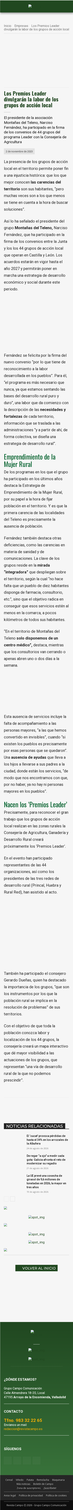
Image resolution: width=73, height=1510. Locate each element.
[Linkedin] (47, 1107)
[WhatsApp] (38, 1107)
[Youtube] (27, 1460)
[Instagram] (17, 1460)
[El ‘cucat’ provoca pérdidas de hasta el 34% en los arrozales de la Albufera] (14, 1141)
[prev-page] (6, 1198)
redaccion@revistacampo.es (23, 1429)
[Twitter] (36, 1460)
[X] (29, 1107)
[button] (9, 7)
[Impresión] (65, 1107)
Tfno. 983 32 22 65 (23, 1420)
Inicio (7, 26)
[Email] (56, 1107)
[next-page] (12, 1198)
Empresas (21, 26)
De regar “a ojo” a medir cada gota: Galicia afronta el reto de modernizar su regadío (46, 1159)
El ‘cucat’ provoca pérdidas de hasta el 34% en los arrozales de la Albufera (47, 1139)
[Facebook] (20, 1107)
